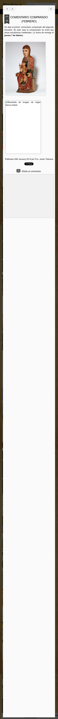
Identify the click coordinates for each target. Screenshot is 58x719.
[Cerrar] (51, 9)
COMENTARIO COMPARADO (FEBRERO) (29, 19)
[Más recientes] (7, 9)
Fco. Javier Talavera (44, 159)
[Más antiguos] (12, 9)
